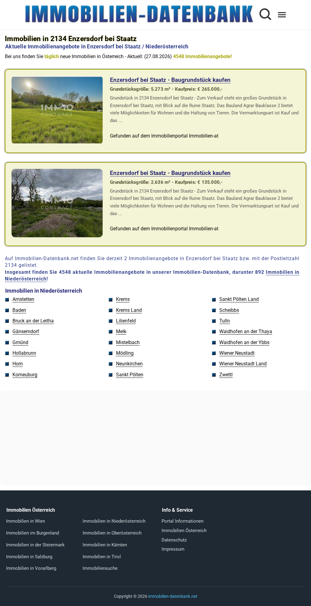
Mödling (125, 353)
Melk (121, 331)
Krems (123, 299)
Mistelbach (128, 342)
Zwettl (226, 375)
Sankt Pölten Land (239, 299)
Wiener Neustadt (237, 353)
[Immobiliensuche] (265, 15)
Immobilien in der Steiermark (35, 545)
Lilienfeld (126, 321)
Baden (19, 310)
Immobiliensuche (100, 568)
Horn (17, 364)
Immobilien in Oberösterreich (112, 533)
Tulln (224, 321)
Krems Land (129, 310)
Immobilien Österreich (184, 530)
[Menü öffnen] (282, 15)
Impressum (173, 549)
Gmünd (20, 342)
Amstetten (23, 299)
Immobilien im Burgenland (32, 533)
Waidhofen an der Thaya (245, 331)
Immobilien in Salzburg (29, 556)
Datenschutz (174, 540)
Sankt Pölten (129, 375)
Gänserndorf (25, 331)
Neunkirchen (129, 364)
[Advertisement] (155, 437)
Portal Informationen (182, 521)
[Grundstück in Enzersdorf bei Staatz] (57, 142)
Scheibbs (229, 310)
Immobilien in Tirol (102, 556)
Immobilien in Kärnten (105, 545)
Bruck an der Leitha (33, 321)
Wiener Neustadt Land (243, 364)
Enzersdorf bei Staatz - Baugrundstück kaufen (170, 79)
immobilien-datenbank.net (172, 596)
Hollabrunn (24, 353)
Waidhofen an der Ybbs (244, 342)
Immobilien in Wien (25, 521)
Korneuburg (24, 375)
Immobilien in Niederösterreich (114, 521)
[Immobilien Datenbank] (138, 22)
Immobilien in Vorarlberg (31, 568)
